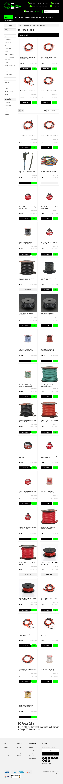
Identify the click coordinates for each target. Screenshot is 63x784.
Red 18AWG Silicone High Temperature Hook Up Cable (47, 492)
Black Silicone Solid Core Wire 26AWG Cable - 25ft (26, 314)
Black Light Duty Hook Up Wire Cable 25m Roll (48, 279)
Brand (15, 17)
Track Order (6, 750)
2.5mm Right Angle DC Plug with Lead (27, 172)
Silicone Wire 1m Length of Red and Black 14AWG (27, 58)
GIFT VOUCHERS (49, 17)
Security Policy (32, 758)
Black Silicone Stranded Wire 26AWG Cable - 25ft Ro (47, 314)
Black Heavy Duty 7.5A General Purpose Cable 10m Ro (26, 279)
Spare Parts (8, 33)
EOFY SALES (41, 17)
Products (8, 17)
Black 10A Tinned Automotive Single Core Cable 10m (27, 207)
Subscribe (50, 754)
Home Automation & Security (9, 58)
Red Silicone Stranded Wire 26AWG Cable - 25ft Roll (27, 599)
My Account (6, 747)
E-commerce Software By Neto (52, 773)
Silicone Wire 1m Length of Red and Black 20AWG (48, 91)
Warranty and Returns (34, 750)
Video (6, 45)
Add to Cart (25, 69)
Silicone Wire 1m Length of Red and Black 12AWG (27, 91)
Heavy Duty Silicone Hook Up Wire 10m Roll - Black (27, 421)
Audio (6, 62)
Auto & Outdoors (9, 54)
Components (8, 48)
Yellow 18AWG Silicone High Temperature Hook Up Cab (26, 706)
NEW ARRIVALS (34, 17)
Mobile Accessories (10, 65)
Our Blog (19, 753)
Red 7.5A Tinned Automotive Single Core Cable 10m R (27, 528)
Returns (7, 114)
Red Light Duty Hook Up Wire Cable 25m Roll (27, 563)
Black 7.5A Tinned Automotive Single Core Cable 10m (49, 243)
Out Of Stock (49, 183)
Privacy (31, 753)
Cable (33, 25)
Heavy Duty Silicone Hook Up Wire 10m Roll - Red (49, 421)
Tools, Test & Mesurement (8, 75)
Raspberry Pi (8, 42)
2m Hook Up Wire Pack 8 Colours (49, 171)
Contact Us (8, 105)
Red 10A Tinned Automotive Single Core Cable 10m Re (49, 457)
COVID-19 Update (21, 755)
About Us (7, 102)
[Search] (57, 11)
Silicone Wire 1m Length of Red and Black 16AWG (49, 635)
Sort (44, 110)
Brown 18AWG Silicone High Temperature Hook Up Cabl (47, 350)
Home (21, 17)
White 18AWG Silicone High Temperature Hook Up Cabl (47, 670)
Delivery (7, 111)
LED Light (7, 82)
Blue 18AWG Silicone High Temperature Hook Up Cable (26, 350)
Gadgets (7, 51)
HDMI (6, 88)
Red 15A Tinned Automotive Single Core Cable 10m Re (27, 492)
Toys (6, 85)
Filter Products (8, 25)
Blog (6, 108)
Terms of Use (32, 755)
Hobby (6, 71)
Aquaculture (8, 39)
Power (6, 94)
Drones (7, 79)
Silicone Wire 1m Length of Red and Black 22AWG (48, 58)
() (38, 11)
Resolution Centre (8, 753)
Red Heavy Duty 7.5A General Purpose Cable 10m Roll (48, 528)
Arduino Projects (9, 91)
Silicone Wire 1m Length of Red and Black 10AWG (49, 599)
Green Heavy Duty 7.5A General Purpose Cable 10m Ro (48, 385)
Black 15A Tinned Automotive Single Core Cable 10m (49, 207)
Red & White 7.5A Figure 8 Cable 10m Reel (27, 457)
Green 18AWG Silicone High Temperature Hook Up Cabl (25, 385)
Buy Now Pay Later (8, 755)
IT (5, 68)
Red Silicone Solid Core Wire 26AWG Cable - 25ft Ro (49, 563)
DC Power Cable (41, 25)
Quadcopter (8, 36)
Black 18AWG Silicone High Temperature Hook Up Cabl (25, 243)
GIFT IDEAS (27, 17)
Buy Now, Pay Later (9, 20)
